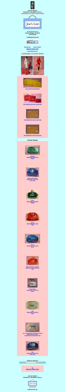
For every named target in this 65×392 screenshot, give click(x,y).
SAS (32, 311)
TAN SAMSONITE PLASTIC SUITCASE (32, 119)
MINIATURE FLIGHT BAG (32, 157)
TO (32, 368)
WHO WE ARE (27, 47)
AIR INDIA (32, 156)
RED (32, 224)
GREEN (32, 158)
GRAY (32, 313)
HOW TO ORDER (37, 47)
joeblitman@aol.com (33, 37)
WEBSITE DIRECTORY (32, 369)
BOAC (32, 200)
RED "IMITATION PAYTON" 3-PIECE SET (32, 104)
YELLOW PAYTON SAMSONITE (32, 88)
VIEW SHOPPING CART (32, 51)
